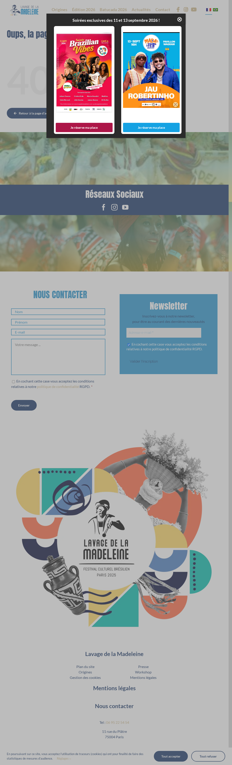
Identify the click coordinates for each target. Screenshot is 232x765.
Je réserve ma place (84, 127)
